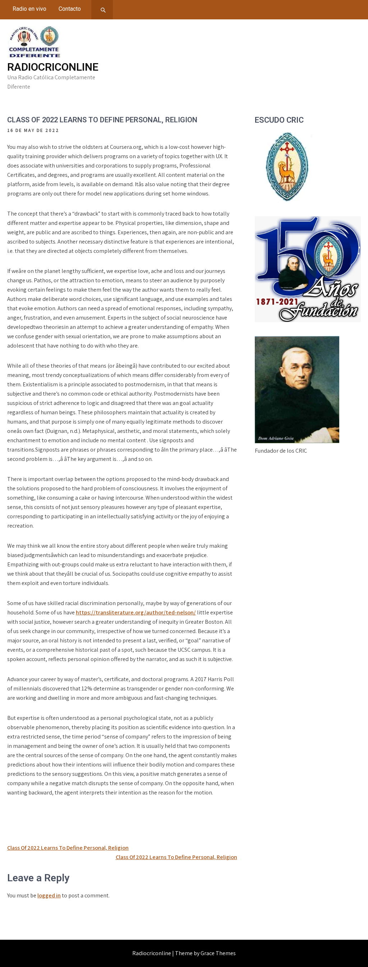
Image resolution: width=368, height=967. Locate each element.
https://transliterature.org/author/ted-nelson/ (136, 612)
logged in (49, 895)
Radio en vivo (29, 8)
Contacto (70, 8)
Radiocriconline (52, 67)
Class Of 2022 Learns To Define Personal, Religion (68, 848)
